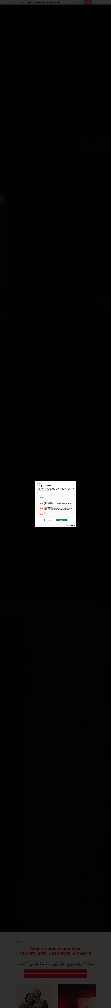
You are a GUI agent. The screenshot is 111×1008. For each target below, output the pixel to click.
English (38, 483)
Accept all (61, 520)
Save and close (55, 522)
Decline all (50, 520)
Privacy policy (39, 492)
